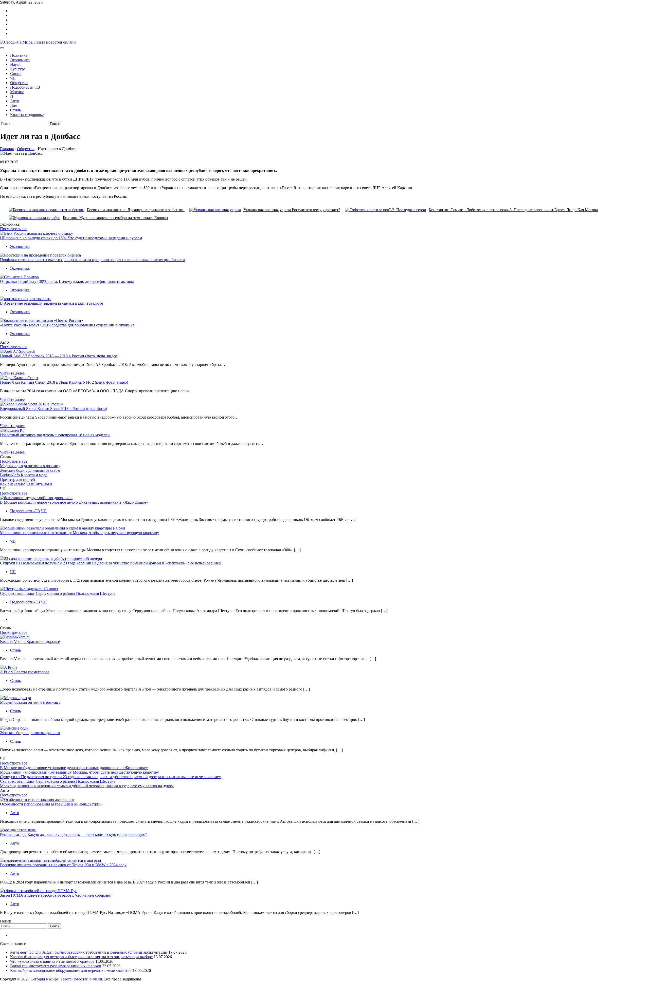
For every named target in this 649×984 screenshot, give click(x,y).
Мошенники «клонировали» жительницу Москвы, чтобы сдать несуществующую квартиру (79, 532)
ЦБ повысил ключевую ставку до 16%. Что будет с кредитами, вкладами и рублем (71, 238)
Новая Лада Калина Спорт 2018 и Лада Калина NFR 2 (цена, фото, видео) (64, 382)
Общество (19, 83)
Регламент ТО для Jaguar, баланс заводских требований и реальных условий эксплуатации (88, 952)
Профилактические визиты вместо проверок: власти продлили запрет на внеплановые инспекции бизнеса (92, 260)
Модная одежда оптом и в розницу (30, 466)
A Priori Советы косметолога (24, 672)
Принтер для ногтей (17, 479)
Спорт (15, 73)
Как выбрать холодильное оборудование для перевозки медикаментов (71, 970)
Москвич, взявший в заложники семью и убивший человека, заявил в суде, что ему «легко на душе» (87, 786)
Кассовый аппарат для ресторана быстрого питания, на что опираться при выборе (81, 957)
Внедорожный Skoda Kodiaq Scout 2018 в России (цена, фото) (53, 408)
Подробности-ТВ (25, 87)
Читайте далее (12, 373)
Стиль (15, 110)
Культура (18, 69)
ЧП (13, 78)
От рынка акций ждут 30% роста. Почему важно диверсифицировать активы (67, 281)
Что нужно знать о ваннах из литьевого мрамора (52, 961)
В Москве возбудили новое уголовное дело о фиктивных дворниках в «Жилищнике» (74, 502)
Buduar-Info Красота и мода (23, 475)
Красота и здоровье (27, 114)
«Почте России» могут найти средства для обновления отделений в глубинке (67, 325)
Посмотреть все (13, 229)
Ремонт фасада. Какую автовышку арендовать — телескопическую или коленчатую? (73, 834)
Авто (14, 101)
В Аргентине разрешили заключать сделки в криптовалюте (51, 303)
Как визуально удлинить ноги (26, 484)
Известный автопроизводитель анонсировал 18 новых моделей (55, 435)
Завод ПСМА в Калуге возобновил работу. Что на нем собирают (56, 895)
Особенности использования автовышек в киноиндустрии (51, 804)
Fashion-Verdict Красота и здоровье (30, 641)
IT (12, 96)
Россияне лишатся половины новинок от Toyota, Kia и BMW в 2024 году (63, 865)
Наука (15, 64)
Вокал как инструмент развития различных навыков (55, 966)
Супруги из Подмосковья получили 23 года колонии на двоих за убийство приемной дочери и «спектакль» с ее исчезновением (110, 563)
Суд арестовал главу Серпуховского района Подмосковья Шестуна (57, 593)
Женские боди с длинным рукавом (30, 470)
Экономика (20, 60)
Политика (18, 55)
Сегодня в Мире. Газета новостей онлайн (66, 979)
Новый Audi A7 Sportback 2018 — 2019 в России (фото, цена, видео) (59, 356)
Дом (13, 105)
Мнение (17, 92)
